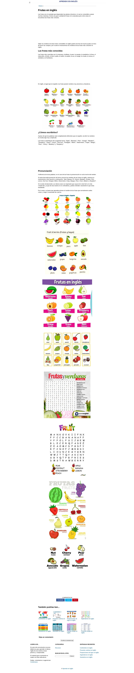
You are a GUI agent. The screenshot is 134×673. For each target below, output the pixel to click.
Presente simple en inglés (86, 631)
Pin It (75, 600)
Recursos (58, 648)
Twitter (68, 600)
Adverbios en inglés (58, 631)
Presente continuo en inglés (59, 619)
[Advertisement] (67, 31)
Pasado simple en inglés (72, 631)
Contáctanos (34, 662)
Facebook (60, 600)
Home (40, 6)
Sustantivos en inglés (44, 631)
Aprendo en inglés (68, 1)
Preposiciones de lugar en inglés (72, 619)
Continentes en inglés (44, 618)
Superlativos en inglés (87, 618)
